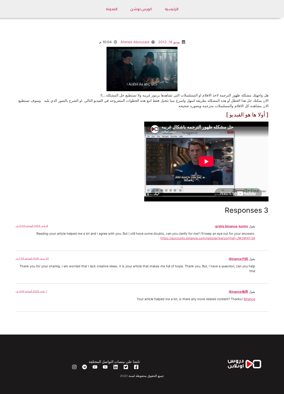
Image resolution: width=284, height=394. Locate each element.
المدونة (111, 9)
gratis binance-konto (231, 226)
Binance (249, 299)
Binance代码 (238, 259)
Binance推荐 (238, 292)
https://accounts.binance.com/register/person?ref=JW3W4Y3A (207, 238)
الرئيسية (171, 9)
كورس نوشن (141, 9)
